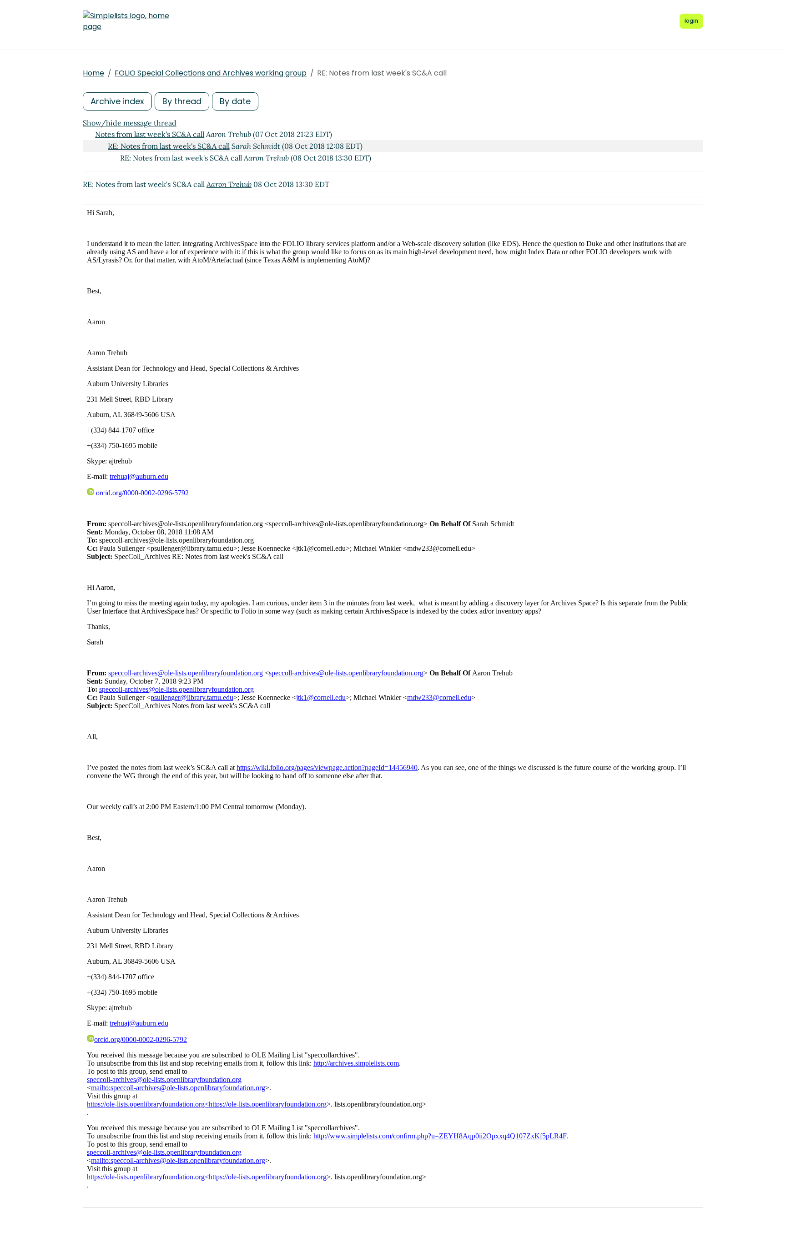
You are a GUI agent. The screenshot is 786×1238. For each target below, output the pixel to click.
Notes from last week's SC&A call (149, 134)
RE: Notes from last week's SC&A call (169, 146)
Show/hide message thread (129, 122)
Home (93, 73)
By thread (182, 101)
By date (235, 101)
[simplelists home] (126, 21)
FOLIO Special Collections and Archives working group (211, 73)
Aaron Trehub (229, 184)
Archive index (117, 101)
